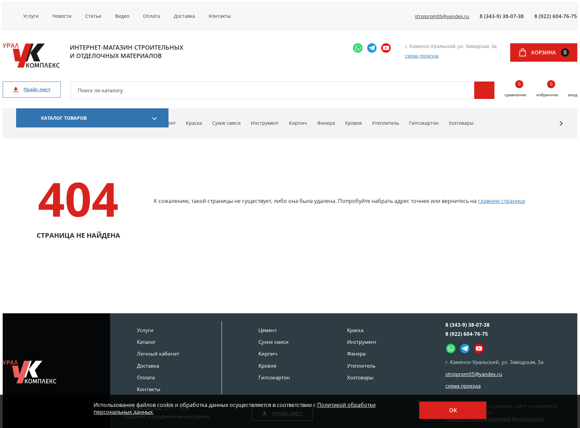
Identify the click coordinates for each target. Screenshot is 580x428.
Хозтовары (461, 123)
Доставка (184, 16)
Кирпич (298, 123)
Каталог (146, 341)
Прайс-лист (36, 89)
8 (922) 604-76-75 (555, 16)
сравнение (515, 90)
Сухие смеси (226, 123)
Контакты (220, 16)
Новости (61, 16)
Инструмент (265, 123)
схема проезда (422, 56)
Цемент (267, 330)
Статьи (93, 16)
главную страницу (501, 201)
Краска (194, 123)
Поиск (484, 90)
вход (572, 95)
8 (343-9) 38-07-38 (502, 16)
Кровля (353, 123)
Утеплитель (385, 123)
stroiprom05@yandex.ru (442, 16)
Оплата (151, 16)
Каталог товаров (64, 118)
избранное (547, 90)
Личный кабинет (158, 353)
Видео (122, 16)
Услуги (31, 16)
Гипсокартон (424, 123)
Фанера (326, 123)
